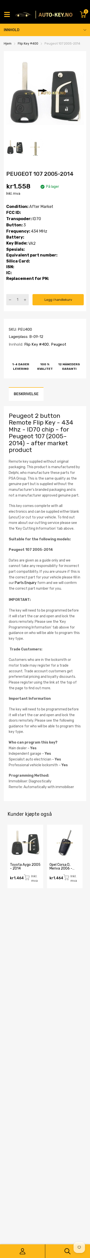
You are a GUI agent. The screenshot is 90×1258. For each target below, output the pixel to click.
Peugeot (58, 344)
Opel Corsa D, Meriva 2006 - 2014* (61, 869)
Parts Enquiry (25, 583)
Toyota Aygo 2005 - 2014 (25, 867)
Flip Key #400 (36, 344)
